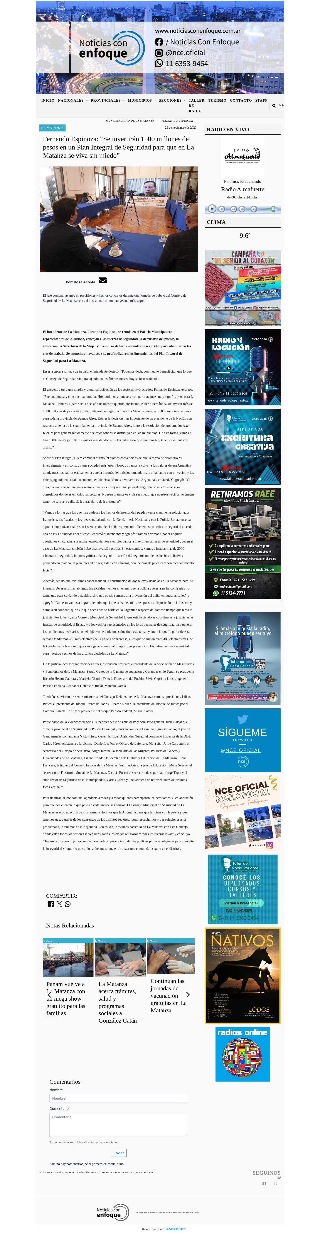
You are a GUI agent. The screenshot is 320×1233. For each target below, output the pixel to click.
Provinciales (106, 100)
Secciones (171, 100)
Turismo (217, 100)
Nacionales (71, 100)
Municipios (140, 100)
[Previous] (50, 995)
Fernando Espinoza (177, 120)
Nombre (56, 1090)
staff (261, 100)
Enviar (119, 1153)
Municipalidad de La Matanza (130, 120)
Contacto (241, 100)
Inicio (47, 100)
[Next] (187, 995)
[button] (274, 106)
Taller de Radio (197, 106)
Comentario (59, 1108)
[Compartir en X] (59, 905)
